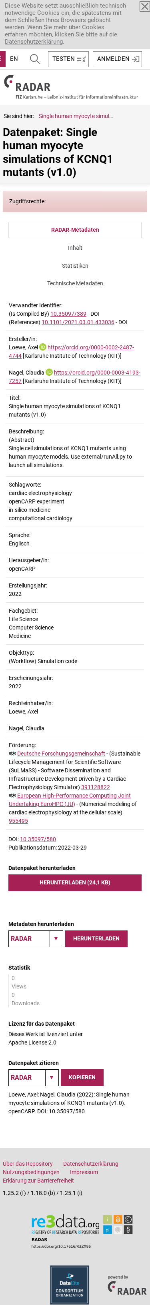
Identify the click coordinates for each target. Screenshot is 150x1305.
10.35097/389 (68, 314)
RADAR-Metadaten (75, 230)
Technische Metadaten (75, 283)
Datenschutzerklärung (34, 41)
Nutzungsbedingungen (31, 1172)
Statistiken (75, 266)
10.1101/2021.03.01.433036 (78, 322)
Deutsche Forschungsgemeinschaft (61, 753)
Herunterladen (96, 938)
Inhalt (75, 248)
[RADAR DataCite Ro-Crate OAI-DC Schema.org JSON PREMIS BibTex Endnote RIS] (35, 938)
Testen (63, 58)
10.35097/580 (38, 839)
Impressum (84, 1172)
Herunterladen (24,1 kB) (75, 882)
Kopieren (82, 1077)
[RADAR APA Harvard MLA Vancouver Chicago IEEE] (33, 1077)
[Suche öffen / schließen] (35, 59)
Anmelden (113, 58)
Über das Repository (28, 1164)
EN (14, 58)
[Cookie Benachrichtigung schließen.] (145, 6)
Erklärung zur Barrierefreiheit (38, 1180)
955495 (18, 821)
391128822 (95, 787)
